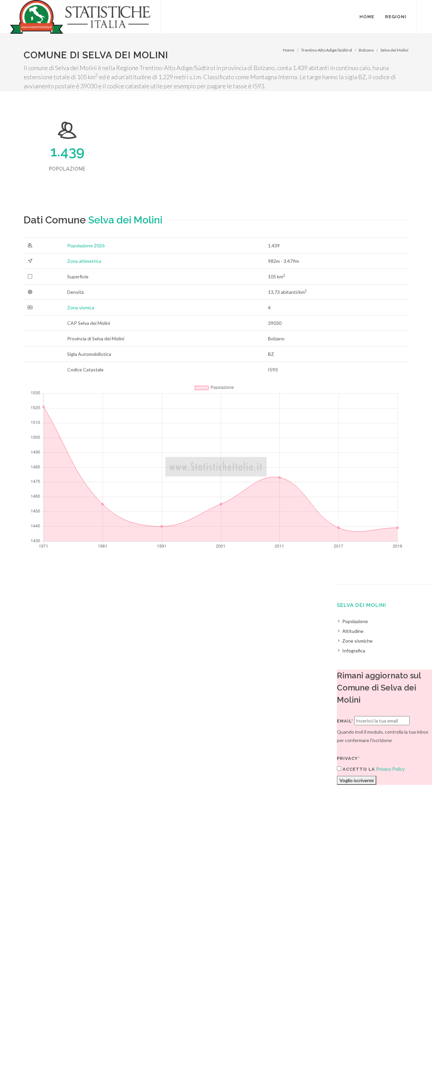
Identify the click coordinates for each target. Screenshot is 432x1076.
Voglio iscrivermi (357, 780)
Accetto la (358, 769)
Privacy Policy (390, 769)
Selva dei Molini (394, 50)
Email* (345, 721)
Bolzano (366, 50)
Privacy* (348, 758)
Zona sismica (80, 307)
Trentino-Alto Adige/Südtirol (326, 50)
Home (288, 50)
